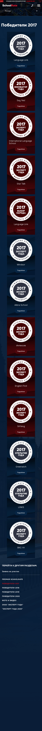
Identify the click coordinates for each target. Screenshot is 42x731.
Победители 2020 (11, 596)
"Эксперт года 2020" (12, 609)
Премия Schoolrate (12, 579)
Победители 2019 (10, 592)
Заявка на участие (10, 571)
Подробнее (21, 66)
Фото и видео (9, 600)
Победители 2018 (10, 588)
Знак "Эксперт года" (12, 605)
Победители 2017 (10, 584)
